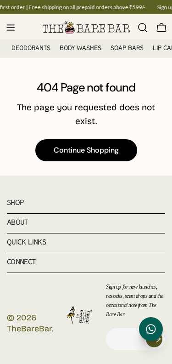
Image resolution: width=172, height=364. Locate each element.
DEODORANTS (30, 48)
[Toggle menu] (10, 27)
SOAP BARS (127, 48)
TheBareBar (29, 329)
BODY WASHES (80, 48)
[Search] (142, 27)
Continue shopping (86, 150)
